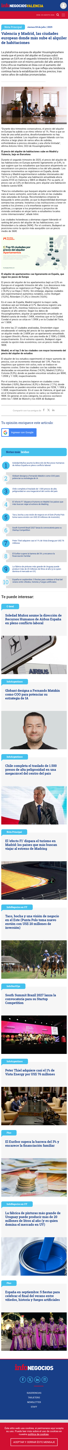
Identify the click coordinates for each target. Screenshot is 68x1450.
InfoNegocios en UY (17, 907)
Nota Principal (13, 27)
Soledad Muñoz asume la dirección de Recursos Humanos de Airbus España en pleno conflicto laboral (38, 464)
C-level (10, 606)
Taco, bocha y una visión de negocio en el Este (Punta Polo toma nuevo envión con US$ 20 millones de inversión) (38, 516)
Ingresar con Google (21, 432)
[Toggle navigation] (63, 15)
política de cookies (38, 1434)
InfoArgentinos (15, 681)
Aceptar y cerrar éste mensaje (34, 1442)
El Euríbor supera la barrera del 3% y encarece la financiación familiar (33, 554)
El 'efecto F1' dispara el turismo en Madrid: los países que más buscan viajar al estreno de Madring (37, 503)
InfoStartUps (13, 986)
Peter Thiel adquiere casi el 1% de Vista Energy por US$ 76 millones (38, 541)
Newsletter (34, 1402)
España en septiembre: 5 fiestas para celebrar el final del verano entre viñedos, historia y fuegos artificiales (37, 580)
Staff (34, 1407)
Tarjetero (34, 1397)
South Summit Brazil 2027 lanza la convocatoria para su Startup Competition (37, 528)
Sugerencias (34, 1393)
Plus (9, 1132)
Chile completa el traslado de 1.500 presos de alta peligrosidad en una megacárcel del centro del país (35, 490)
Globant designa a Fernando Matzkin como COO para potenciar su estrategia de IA (35, 477)
